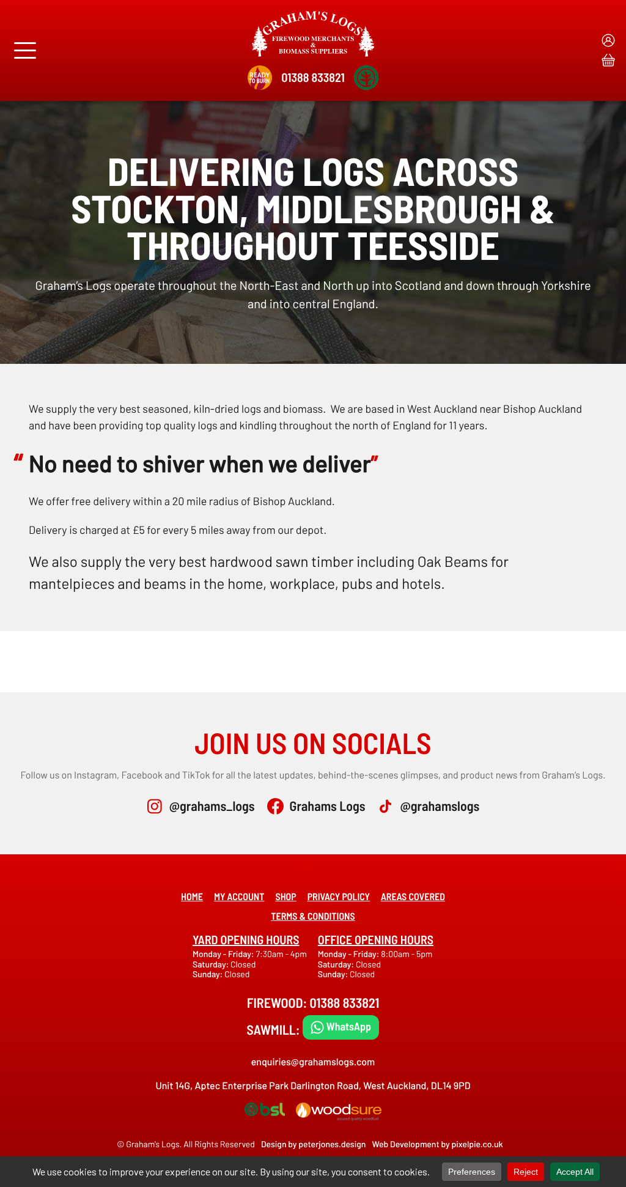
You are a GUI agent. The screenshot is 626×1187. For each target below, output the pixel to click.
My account (239, 897)
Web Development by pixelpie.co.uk (437, 1144)
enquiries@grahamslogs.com (313, 1062)
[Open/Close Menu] (25, 50)
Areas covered (413, 897)
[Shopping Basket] (608, 60)
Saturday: (211, 964)
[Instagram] (155, 806)
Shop (285, 897)
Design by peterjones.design (313, 1144)
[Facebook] (275, 806)
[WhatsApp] (341, 1027)
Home (192, 897)
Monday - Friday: (224, 953)
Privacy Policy (338, 897)
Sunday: (208, 974)
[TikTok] (385, 806)
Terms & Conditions (313, 916)
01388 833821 (312, 77)
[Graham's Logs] (313, 34)
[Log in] (608, 40)
